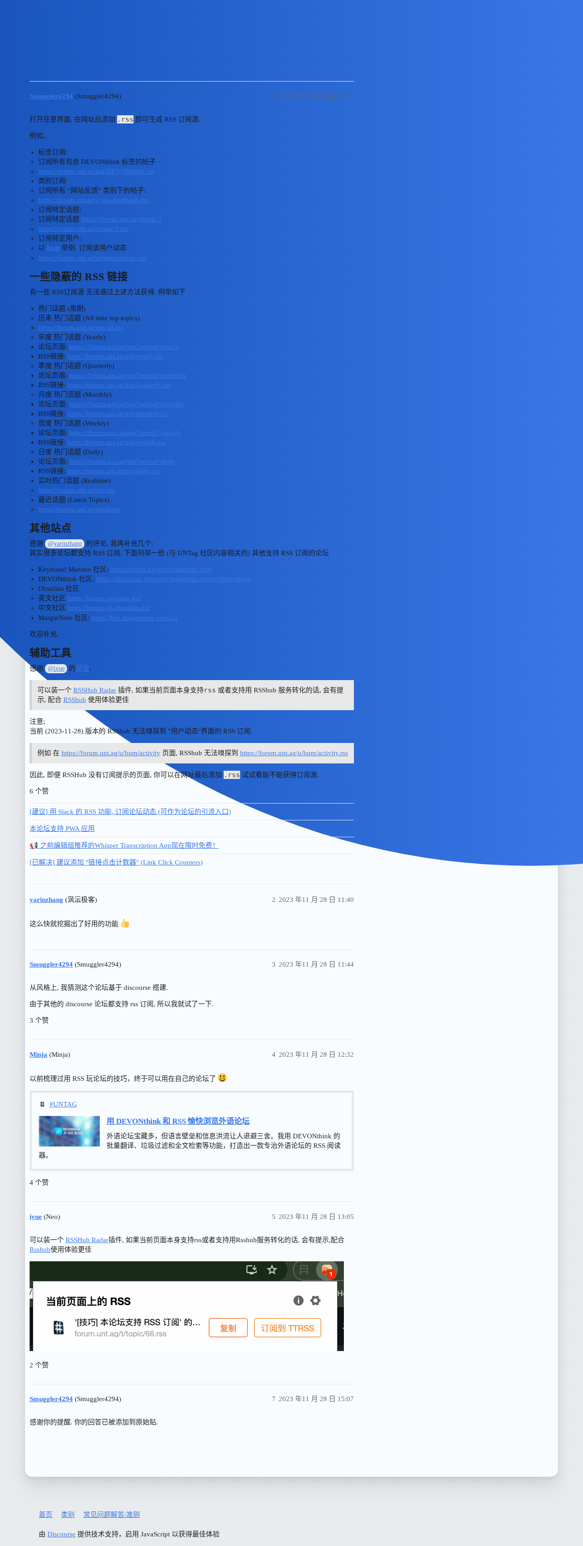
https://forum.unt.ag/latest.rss (79, 509)
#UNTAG (63, 1104)
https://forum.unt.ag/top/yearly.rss (115, 356)
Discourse (61, 1534)
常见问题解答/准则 (111, 1514)
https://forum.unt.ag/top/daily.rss (113, 471)
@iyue (56, 668)
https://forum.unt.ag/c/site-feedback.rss (93, 200)
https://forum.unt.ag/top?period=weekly (125, 432)
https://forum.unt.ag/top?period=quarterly (128, 375)
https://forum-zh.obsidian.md (108, 607)
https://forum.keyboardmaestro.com (161, 569)
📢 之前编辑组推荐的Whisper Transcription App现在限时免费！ (124, 845)
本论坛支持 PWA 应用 (62, 828)
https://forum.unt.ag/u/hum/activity (110, 753)
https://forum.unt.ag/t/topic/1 (121, 219)
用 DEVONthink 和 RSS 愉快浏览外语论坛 (178, 1121)
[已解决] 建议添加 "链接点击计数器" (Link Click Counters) (116, 862)
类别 (68, 1514)
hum (53, 247)
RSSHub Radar (94, 690)
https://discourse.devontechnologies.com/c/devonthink (173, 579)
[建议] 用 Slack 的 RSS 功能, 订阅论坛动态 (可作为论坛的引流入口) (130, 811)
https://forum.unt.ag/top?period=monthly (127, 404)
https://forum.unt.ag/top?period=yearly (124, 346)
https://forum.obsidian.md (104, 598)
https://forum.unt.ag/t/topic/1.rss (83, 228)
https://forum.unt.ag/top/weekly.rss (116, 442)
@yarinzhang (65, 543)
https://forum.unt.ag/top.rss (76, 490)
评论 (82, 668)
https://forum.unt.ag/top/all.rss (80, 327)
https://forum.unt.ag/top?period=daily (122, 461)
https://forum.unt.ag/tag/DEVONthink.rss (96, 171)
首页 (45, 1514)
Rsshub (40, 1249)
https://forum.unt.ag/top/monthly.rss (118, 413)
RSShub (74, 699)
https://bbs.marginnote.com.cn (135, 617)
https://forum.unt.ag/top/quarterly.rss (119, 385)
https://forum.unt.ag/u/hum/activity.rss (92, 257)
